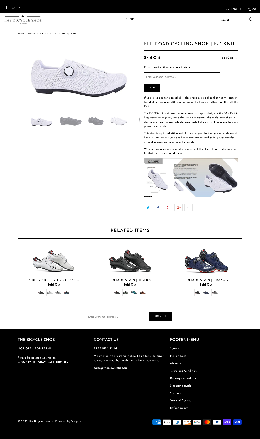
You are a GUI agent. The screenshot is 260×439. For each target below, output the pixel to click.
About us (175, 363)
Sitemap (175, 393)
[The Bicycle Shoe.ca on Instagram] (13, 8)
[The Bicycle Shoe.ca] (23, 19)
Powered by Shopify (68, 421)
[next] (133, 77)
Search (174, 348)
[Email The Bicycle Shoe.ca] (19, 8)
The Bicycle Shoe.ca (41, 421)
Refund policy (179, 408)
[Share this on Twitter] (148, 207)
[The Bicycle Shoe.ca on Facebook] (7, 8)
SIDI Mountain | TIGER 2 (130, 260)
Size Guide (228, 57)
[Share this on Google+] (178, 207)
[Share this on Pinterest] (168, 207)
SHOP (130, 19)
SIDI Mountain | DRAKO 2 (206, 260)
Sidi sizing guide (180, 385)
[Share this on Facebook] (158, 207)
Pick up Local (178, 356)
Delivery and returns (183, 378)
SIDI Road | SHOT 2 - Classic (54, 260)
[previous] (24, 77)
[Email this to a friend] (188, 207)
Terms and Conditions (184, 371)
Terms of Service (180, 400)
